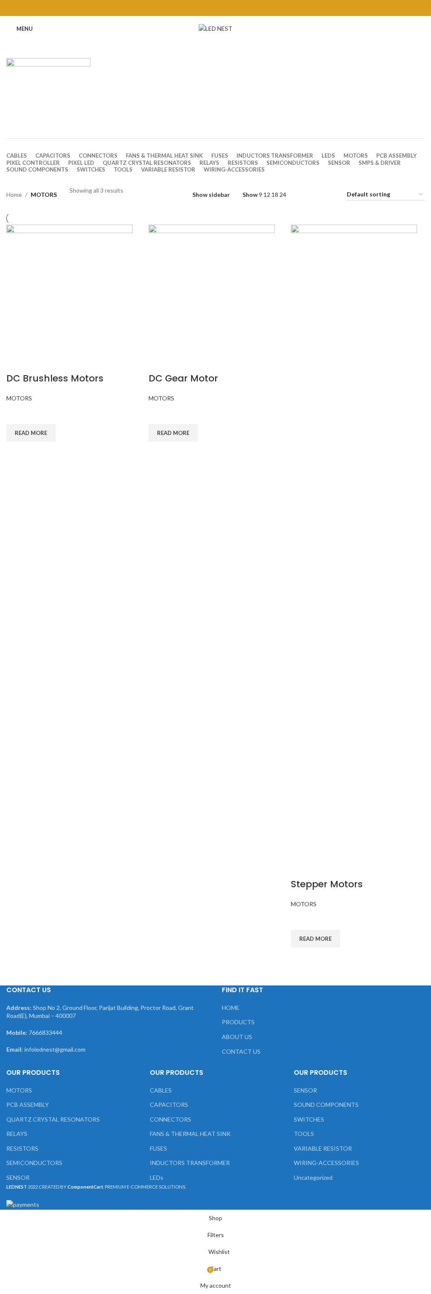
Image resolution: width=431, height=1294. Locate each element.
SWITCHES (309, 1119)
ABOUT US (237, 1036)
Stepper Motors (327, 884)
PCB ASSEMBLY (27, 1104)
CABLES (161, 1090)
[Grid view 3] (316, 194)
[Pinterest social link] (215, 8)
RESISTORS (22, 1148)
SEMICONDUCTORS (34, 1162)
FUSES (158, 1148)
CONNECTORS (170, 1119)
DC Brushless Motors (55, 378)
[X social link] (205, 8)
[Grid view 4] (329, 194)
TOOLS (304, 1133)
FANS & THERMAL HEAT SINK (190, 1133)
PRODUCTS (238, 1022)
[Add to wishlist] (16, 413)
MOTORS (19, 398)
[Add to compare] (16, 361)
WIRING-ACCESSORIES (326, 1162)
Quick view (16, 452)
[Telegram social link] (236, 8)
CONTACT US (241, 1051)
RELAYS (16, 1133)
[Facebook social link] (194, 8)
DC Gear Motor (183, 378)
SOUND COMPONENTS (326, 1104)
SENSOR (17, 1177)
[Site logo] (215, 28)
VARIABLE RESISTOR (323, 1148)
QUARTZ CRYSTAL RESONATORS (53, 1119)
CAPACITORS (169, 1104)
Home (14, 194)
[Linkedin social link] (226, 8)
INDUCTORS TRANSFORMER (190, 1162)
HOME (230, 1007)
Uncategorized (313, 1177)
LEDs (156, 1177)
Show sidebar (211, 194)
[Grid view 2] (303, 194)
